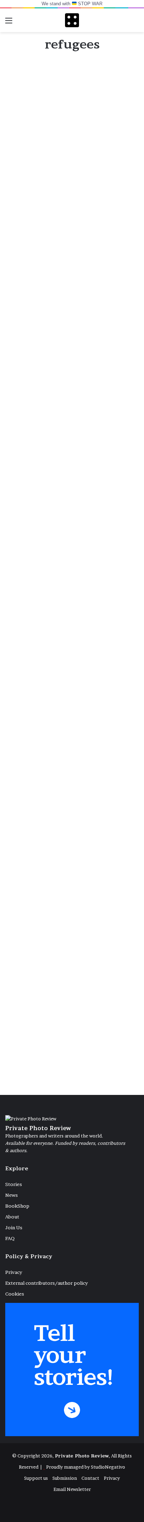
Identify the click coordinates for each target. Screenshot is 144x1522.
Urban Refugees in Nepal (70, 1055)
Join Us (13, 1227)
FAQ (10, 1238)
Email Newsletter (72, 1489)
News (11, 1195)
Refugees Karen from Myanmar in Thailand (64, 149)
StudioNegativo (108, 1467)
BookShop (17, 1206)
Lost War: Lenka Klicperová (50, 599)
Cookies (14, 1294)
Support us (36, 1478)
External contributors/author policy (46, 1283)
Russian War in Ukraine (67, 322)
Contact (90, 1478)
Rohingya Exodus (54, 887)
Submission (64, 1478)
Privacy (13, 1272)
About (12, 1216)
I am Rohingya (48, 720)
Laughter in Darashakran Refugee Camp (70, 484)
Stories (13, 1184)
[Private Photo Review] (72, 20)
